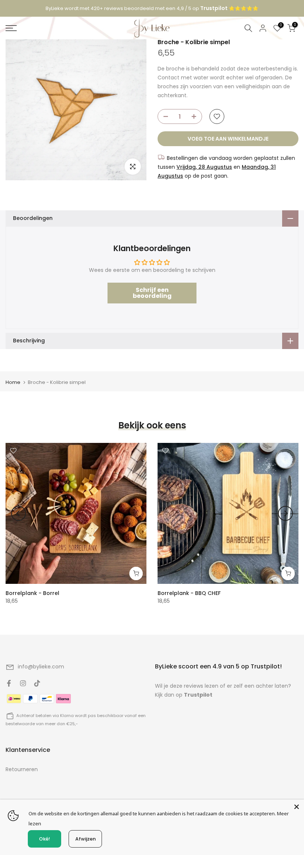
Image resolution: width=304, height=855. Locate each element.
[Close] (296, 806)
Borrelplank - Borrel (32, 593)
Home (13, 382)
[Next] (285, 513)
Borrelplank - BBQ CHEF (189, 593)
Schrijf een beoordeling (152, 293)
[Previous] (18, 513)
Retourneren (22, 769)
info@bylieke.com (41, 666)
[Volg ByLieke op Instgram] (23, 683)
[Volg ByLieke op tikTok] (37, 683)
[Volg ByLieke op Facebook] (9, 683)
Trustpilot (198, 694)
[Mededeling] (152, 8)
